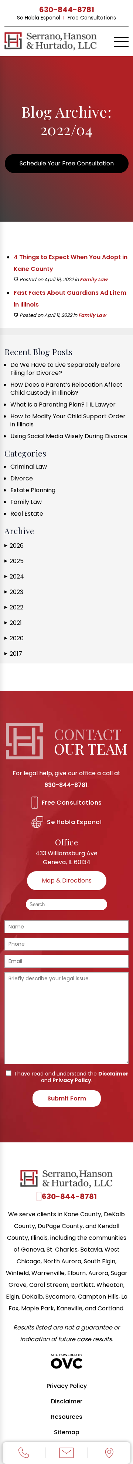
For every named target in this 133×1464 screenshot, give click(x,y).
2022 (13, 607)
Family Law (94, 279)
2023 (13, 592)
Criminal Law (28, 466)
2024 (14, 576)
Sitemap (66, 1432)
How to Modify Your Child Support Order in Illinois (68, 420)
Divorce (21, 478)
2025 (14, 561)
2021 (13, 623)
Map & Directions (67, 880)
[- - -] (121, 42)
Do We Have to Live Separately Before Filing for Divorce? (65, 369)
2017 (13, 653)
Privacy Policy (71, 1080)
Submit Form (66, 1098)
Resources (66, 1417)
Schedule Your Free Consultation (67, 163)
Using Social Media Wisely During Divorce (68, 436)
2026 (14, 545)
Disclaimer (113, 1073)
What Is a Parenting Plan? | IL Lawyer (63, 404)
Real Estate (26, 513)
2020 (14, 638)
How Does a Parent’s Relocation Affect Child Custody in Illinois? (66, 388)
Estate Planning (32, 490)
